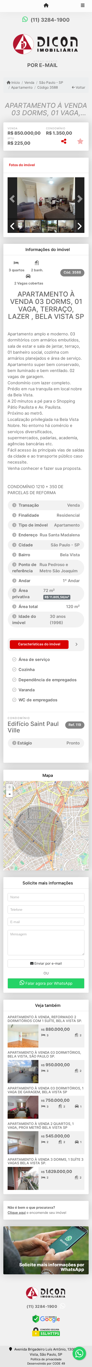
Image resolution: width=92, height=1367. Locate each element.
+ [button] (9, 787)
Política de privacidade (46, 1359)
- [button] (9, 794)
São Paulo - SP (51, 82)
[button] (13, 199)
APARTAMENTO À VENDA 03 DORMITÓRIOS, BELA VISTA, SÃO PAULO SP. (44, 1054)
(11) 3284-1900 (50, 20)
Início (15, 82)
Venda (29, 82)
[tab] (22, 165)
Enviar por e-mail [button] (47, 963)
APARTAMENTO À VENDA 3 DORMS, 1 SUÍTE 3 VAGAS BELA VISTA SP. (46, 1161)
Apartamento (22, 87)
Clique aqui (17, 1212)
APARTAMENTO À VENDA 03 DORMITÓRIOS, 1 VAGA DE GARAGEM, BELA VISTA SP (46, 1090)
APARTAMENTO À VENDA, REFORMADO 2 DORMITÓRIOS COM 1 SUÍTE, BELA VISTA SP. (45, 1019)
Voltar (80, 87)
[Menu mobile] (46, 6)
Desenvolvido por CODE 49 (46, 1363)
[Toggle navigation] (83, 6)
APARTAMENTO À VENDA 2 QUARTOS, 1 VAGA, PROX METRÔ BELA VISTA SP (41, 1126)
